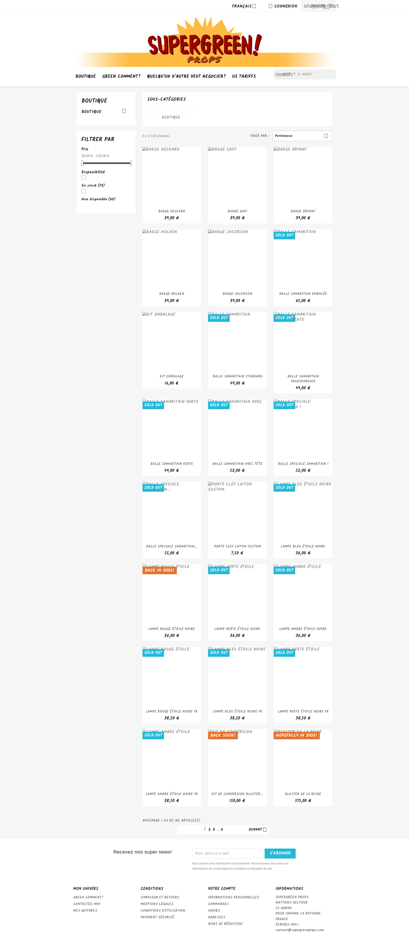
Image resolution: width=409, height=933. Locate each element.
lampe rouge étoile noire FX (171, 711)
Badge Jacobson (237, 294)
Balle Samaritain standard (237, 376)
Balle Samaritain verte (171, 464)
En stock (93, 185)
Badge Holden (171, 294)
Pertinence (301, 136)
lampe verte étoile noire (237, 629)
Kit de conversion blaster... (237, 794)
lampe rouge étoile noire (171, 629)
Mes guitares (85, 910)
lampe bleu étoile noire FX (237, 711)
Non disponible (98, 199)
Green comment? (121, 76)
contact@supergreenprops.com (300, 930)
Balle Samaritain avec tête (237, 464)
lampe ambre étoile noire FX (172, 794)
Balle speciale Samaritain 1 (303, 464)
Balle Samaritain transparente (303, 379)
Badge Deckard (171, 211)
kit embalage (172, 376)
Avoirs (214, 910)
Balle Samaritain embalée (303, 294)
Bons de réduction (225, 924)
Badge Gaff (237, 211)
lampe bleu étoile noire (303, 546)
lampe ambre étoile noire (303, 629)
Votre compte (221, 889)
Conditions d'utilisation (163, 910)
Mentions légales (157, 904)
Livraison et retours (160, 897)
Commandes (218, 904)
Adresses (216, 917)
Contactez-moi (86, 904)
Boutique (86, 76)
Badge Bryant (303, 211)
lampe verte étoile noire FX (303, 711)
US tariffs (244, 76)
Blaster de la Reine (303, 794)
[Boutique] (171, 111)
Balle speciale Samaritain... (171, 546)
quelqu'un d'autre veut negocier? (186, 76)
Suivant (257, 829)
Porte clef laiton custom (237, 546)
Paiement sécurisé (157, 917)
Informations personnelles (233, 897)
